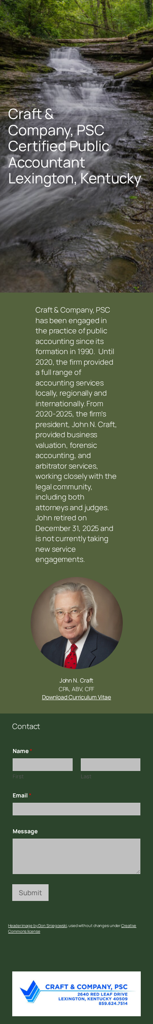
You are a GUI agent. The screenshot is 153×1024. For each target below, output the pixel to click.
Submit (30, 892)
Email (22, 795)
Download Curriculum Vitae (76, 697)
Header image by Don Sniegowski (37, 925)
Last (86, 776)
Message (25, 831)
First (18, 776)
